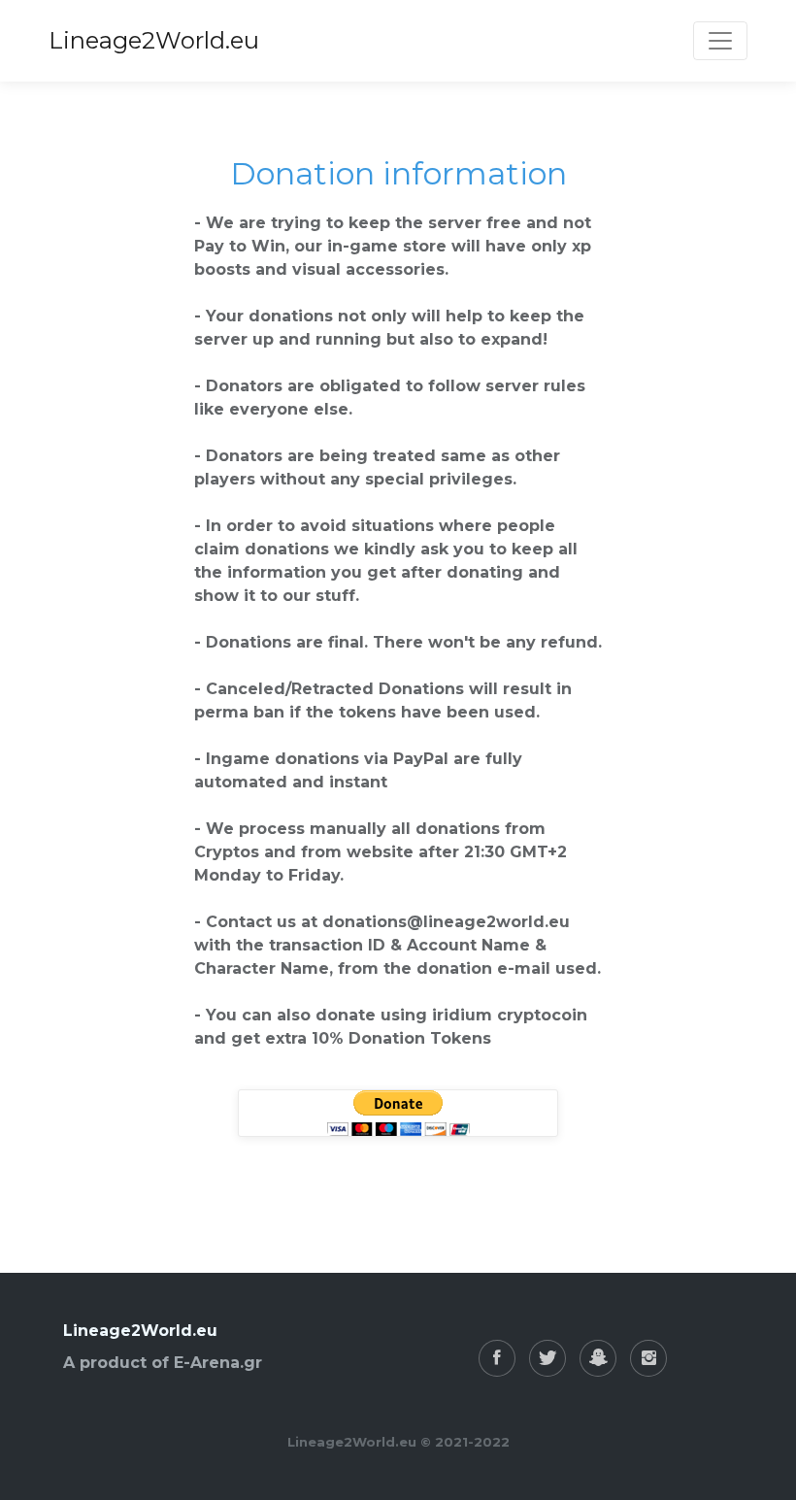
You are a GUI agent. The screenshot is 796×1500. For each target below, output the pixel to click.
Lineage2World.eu (154, 40)
